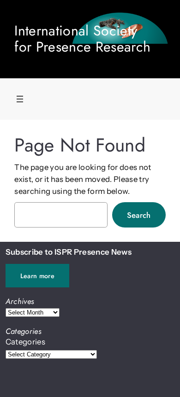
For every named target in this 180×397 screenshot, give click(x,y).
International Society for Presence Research (82, 39)
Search (139, 215)
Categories (25, 341)
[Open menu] (19, 99)
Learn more (37, 275)
